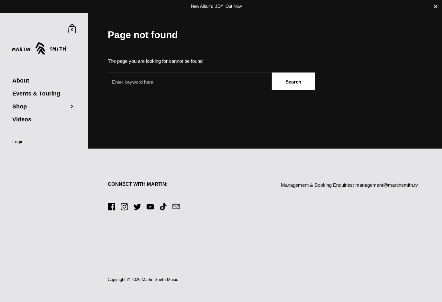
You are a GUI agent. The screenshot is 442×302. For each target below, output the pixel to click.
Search (293, 81)
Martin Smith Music (160, 279)
